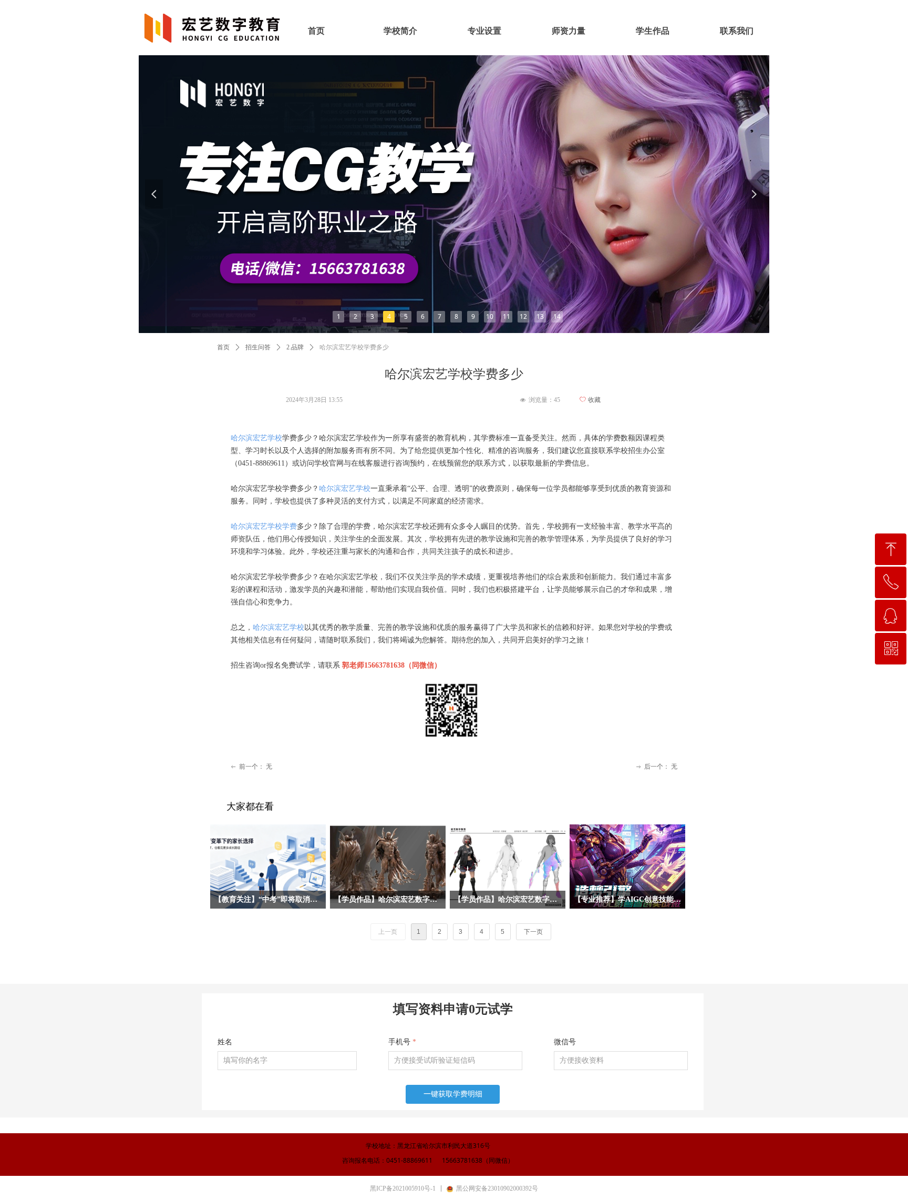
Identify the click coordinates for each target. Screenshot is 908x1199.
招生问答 (258, 347)
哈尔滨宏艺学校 (256, 438)
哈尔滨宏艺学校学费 (264, 526)
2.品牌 (295, 347)
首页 (223, 347)
